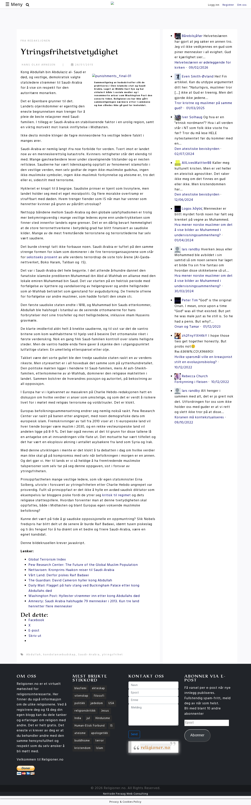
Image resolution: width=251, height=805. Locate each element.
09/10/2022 (184, 422)
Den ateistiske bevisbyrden (197, 149)
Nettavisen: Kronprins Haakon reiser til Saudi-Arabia (71, 570)
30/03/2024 (184, 291)
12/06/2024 (184, 200)
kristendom (83, 748)
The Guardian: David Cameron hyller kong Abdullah (70, 580)
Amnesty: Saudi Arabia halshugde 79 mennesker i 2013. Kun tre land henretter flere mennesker (83, 603)
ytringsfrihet (112, 655)
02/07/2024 (184, 154)
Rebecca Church (195, 376)
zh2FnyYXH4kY (194, 336)
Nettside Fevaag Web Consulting (125, 794)
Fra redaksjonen (35, 41)
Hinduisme (102, 718)
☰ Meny (14, 5)
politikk (80, 703)
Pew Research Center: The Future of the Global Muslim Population (83, 565)
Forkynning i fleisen (191, 382)
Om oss (241, 5)
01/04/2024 (184, 240)
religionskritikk (85, 711)
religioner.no (155, 746)
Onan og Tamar (187, 327)
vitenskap (81, 696)
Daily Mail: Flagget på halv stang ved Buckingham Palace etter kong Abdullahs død (83, 588)
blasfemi (80, 688)
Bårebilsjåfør (192, 36)
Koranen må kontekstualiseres (199, 417)
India (78, 718)
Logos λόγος (192, 209)
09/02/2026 (198, 68)
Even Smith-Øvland (198, 77)
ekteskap (98, 688)
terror (99, 741)
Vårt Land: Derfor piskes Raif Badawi (58, 575)
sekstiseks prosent (42, 257)
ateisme (80, 733)
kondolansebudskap (59, 655)
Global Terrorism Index (47, 559)
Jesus (105, 711)
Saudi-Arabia (89, 655)
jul (88, 718)
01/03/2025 (195, 108)
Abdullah (33, 655)
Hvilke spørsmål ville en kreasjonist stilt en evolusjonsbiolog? (203, 359)
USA (111, 703)
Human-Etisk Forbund (90, 726)
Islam (99, 748)
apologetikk (99, 733)
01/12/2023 (212, 327)
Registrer (228, 5)
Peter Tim (190, 300)
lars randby (191, 249)
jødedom (97, 703)
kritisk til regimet (116, 495)
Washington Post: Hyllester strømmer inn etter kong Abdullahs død (84, 596)
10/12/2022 (183, 367)
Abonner (197, 735)
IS (111, 726)
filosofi (99, 696)
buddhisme (82, 741)
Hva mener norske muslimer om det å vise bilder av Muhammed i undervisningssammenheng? (204, 230)
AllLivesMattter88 (196, 163)
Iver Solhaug (192, 117)
